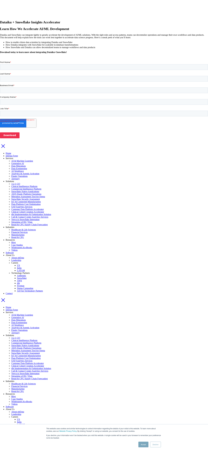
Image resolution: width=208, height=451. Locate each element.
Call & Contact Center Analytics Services (29, 217)
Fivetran (20, 286)
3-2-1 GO (15, 184)
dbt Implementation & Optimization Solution (31, 214)
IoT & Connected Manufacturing (26, 201)
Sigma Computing (25, 288)
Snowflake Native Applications (25, 191)
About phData (17, 258)
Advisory (15, 179)
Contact (9, 293)
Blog (13, 242)
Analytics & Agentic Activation (25, 173)
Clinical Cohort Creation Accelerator (27, 212)
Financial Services (19, 232)
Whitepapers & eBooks (21, 247)
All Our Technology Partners (30, 291)
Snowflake (22, 278)
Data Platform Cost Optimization (26, 204)
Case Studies (17, 245)
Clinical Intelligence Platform (24, 186)
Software (10, 252)
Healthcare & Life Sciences (23, 229)
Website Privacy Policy (68, 431)
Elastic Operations (19, 176)
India (19, 268)
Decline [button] (155, 444)
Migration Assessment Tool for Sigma (28, 196)
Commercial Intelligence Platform (26, 189)
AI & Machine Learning (22, 161)
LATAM (21, 270)
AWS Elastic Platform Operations (26, 194)
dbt (18, 283)
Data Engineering (19, 168)
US (18, 265)
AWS (19, 280)
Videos (14, 250)
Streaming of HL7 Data (21, 222)
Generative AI (17, 163)
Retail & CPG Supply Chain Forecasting (29, 224)
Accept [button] (143, 444)
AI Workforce (17, 171)
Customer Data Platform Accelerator (27, 209)
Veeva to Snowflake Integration (25, 219)
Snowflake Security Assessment (25, 199)
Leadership (16, 260)
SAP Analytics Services (21, 207)
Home (8, 153)
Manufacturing (17, 235)
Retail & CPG (17, 237)
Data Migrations (18, 166)
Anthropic (21, 275)
